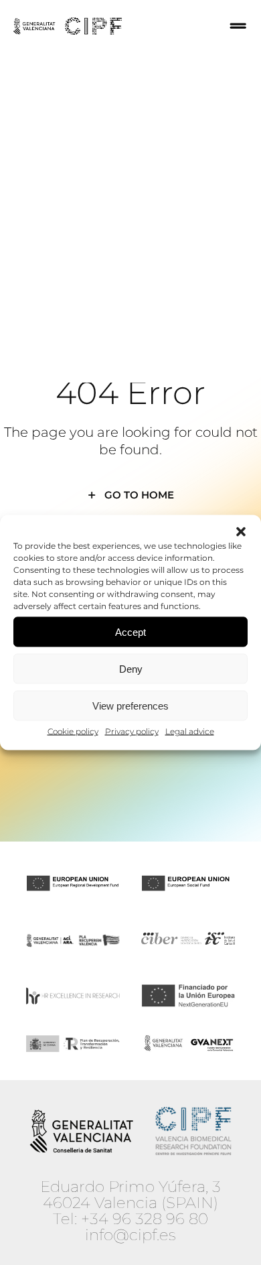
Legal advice (189, 731)
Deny (131, 668)
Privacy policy (132, 731)
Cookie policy (73, 731)
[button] (241, 532)
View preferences (130, 705)
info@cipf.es (130, 1234)
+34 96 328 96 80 (144, 1218)
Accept (130, 631)
